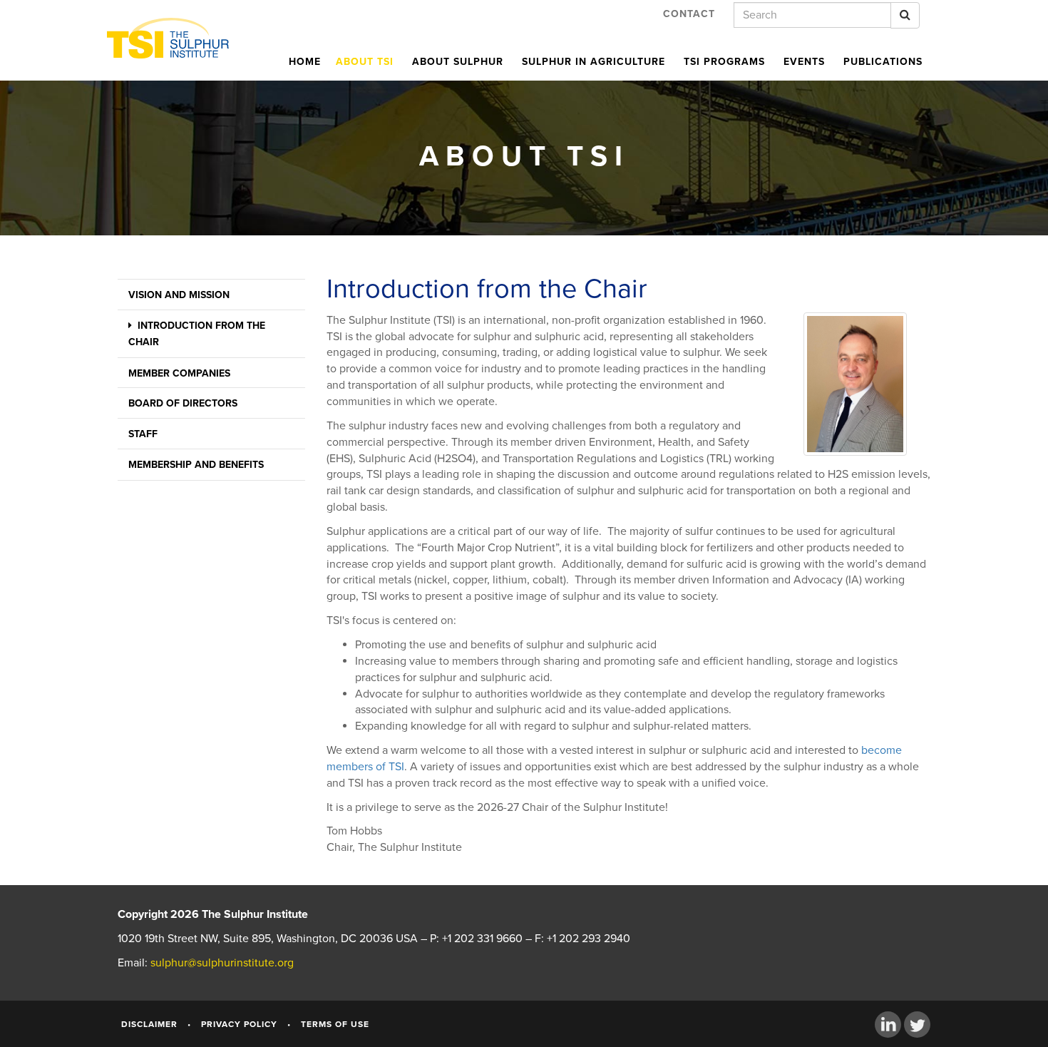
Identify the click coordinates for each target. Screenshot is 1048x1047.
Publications (883, 62)
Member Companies (179, 373)
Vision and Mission (179, 295)
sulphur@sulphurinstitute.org (222, 963)
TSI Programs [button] (724, 62)
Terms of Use (335, 1024)
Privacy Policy (239, 1024)
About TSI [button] (365, 62)
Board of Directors (182, 403)
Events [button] (804, 62)
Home (305, 62)
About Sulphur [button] (457, 62)
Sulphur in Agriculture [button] (593, 62)
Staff (143, 434)
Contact (689, 14)
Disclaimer (149, 1024)
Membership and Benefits (196, 465)
